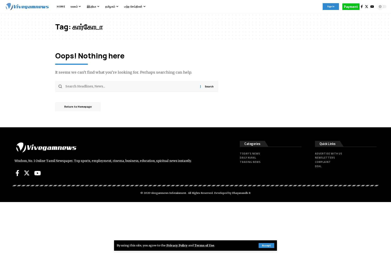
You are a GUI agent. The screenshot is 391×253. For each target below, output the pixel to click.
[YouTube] (372, 6)
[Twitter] (366, 6)
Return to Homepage (78, 106)
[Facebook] (362, 6)
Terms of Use (204, 245)
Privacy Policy (177, 245)
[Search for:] (131, 86)
